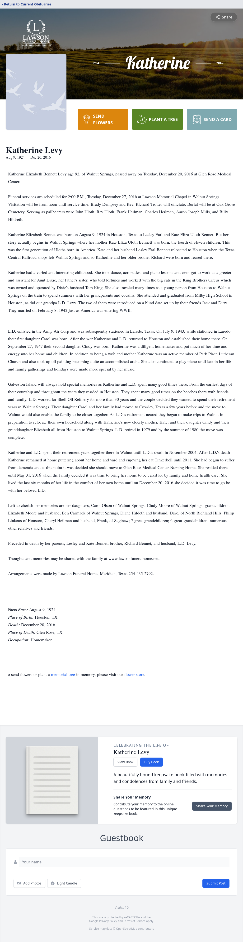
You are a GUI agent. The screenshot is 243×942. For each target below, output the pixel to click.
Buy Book (151, 762)
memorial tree (63, 674)
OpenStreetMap (126, 929)
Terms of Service (134, 921)
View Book (125, 762)
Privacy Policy (108, 921)
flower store (134, 674)
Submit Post (215, 883)
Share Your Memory (212, 806)
